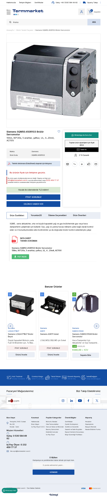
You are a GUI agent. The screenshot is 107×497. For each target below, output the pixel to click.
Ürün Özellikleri (17, 215)
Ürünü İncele (21, 355)
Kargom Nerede (90, 427)
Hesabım (88, 422)
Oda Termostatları (52, 424)
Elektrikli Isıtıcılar (52, 432)
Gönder (53, 472)
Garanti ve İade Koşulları (73, 429)
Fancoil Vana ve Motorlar (55, 427)
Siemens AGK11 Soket (49, 334)
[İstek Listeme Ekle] (67, 164)
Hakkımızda (11, 2)
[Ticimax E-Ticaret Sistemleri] (53, 495)
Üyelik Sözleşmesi (71, 424)
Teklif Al (83, 150)
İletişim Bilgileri (25, 2)
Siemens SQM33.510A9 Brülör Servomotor (85, 335)
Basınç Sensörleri (52, 429)
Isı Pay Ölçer (50, 435)
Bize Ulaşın (35, 424)
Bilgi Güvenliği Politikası (73, 435)
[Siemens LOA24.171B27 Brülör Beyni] (21, 309)
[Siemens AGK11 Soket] (53, 309)
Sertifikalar (39, 2)
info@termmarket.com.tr (17, 180)
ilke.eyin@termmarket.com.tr (20, 451)
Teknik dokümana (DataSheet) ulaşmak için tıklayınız (32, 163)
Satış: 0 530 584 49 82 (17, 434)
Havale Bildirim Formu (92, 429)
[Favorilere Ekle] (59, 131)
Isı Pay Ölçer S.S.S (37, 427)
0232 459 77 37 (52, 180)
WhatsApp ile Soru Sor (83, 135)
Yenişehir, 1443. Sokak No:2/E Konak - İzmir (18, 424)
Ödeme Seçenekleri (57, 215)
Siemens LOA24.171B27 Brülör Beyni (20, 335)
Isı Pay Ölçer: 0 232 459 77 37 (16, 446)
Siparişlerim (89, 424)
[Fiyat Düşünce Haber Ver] (81, 164)
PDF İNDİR (21, 257)
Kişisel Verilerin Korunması (74, 432)
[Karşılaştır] (74, 164)
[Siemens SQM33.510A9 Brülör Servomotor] (85, 309)
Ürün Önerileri (79, 215)
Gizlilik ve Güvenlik (71, 427)
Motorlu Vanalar (51, 422)
